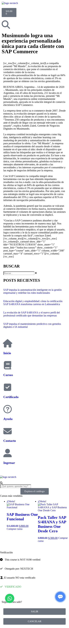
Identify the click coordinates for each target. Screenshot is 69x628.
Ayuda (8, 419)
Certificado (11, 397)
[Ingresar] (7, 453)
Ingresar (9, 463)
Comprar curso (14, 528)
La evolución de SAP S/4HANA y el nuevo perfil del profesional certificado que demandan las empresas (31, 314)
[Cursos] (7, 365)
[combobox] (18, 273)
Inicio (7, 353)
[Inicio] (7, 343)
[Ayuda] (7, 409)
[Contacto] (7, 431)
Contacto (9, 440)
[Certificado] (7, 387)
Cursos (8, 375)
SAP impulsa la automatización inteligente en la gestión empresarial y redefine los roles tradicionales (32, 291)
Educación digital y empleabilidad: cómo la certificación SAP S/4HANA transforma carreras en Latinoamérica (32, 303)
